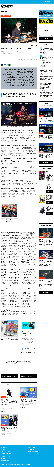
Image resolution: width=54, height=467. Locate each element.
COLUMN (3, 397)
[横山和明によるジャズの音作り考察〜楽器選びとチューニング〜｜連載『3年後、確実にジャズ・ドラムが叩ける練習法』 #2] (46, 129)
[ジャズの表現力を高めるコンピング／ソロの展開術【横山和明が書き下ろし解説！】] (46, 112)
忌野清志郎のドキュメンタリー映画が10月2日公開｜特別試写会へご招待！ (46, 57)
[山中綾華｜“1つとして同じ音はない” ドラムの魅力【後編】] (28, 392)
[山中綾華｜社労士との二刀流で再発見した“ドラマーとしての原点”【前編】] (9, 420)
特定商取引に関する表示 (6, 453)
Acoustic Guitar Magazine (33, 455)
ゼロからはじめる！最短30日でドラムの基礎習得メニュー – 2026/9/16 (49, 197)
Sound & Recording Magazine (34, 453)
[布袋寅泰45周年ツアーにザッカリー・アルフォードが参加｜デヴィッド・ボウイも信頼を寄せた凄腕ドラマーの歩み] (9, 392)
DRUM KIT (42, 236)
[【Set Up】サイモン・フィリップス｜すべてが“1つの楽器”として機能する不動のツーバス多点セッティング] (46, 233)
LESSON (41, 116)
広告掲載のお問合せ (5, 460)
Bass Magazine (31, 449)
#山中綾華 (22, 405)
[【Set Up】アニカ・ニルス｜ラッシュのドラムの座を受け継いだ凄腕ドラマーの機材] (46, 274)
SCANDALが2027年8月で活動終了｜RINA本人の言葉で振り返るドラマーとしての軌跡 (46, 78)
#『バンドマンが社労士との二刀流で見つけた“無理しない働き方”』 (28, 403)
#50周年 (3, 52)
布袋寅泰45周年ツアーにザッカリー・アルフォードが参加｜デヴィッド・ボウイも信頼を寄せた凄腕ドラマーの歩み (9, 402)
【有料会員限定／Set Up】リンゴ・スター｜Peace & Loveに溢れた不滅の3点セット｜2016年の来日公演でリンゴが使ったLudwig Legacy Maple (46, 263)
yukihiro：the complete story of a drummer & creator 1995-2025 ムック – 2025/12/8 (49, 208)
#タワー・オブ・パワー (11, 52)
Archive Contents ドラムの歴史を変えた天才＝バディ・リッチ (11, 376)
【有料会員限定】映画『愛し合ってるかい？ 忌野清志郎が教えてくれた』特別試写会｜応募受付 (46, 50)
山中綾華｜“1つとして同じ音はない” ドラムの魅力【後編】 (28, 400)
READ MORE (46, 162)
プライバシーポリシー (5, 451)
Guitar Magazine (31, 447)
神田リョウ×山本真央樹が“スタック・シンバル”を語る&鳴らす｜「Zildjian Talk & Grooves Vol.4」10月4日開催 (46, 94)
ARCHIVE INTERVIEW (6, 15)
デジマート (3, 458)
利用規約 (3, 449)
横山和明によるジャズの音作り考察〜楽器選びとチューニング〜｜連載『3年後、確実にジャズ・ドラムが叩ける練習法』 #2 (46, 136)
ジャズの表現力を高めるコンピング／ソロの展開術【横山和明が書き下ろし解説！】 (45, 120)
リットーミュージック (5, 456)
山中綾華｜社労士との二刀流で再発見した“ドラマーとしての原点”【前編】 (9, 428)
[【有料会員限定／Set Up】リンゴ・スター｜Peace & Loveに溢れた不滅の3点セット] (46, 254)
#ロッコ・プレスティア (6, 53)
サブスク (48, 52)
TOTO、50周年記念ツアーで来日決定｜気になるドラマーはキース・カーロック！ (46, 64)
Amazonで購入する (49, 191)
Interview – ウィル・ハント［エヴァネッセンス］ (29, 376)
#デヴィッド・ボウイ (5, 407)
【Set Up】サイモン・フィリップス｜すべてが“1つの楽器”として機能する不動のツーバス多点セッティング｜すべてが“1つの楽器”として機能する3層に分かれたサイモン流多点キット (46, 242)
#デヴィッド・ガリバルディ (23, 52)
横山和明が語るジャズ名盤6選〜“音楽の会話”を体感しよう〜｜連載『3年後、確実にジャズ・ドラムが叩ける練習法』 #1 (46, 155)
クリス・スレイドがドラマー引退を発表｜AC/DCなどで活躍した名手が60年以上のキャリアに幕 (46, 71)
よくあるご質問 (4, 447)
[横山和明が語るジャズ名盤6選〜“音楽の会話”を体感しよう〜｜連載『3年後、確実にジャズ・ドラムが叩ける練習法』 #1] (46, 147)
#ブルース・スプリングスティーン (7, 408)
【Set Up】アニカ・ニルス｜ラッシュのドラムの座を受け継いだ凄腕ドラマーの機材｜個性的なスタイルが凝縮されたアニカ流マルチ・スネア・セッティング (45, 283)
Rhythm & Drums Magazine (33, 451)
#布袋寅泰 (3, 409)
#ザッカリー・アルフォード (6, 406)
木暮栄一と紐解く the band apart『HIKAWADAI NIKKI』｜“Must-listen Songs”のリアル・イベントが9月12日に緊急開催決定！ (46, 85)
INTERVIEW (23, 397)
